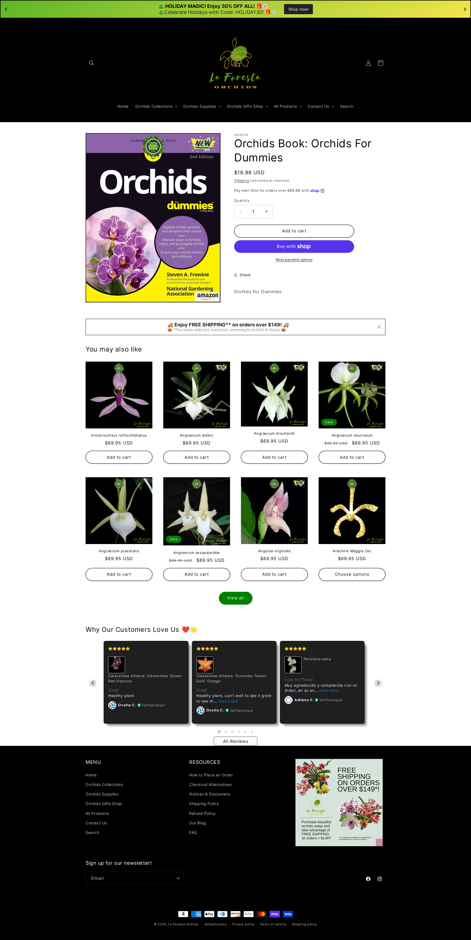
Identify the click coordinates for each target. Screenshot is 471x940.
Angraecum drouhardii (274, 433)
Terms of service (273, 924)
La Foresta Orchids (183, 924)
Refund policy (216, 924)
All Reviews (235, 741)
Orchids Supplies (102, 794)
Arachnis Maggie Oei (352, 551)
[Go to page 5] (245, 732)
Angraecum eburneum (352, 435)
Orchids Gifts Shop (104, 803)
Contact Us (96, 823)
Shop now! (298, 9)
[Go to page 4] (239, 732)
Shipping (241, 180)
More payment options (294, 259)
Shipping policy (304, 924)
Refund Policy (202, 813)
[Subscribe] (177, 878)
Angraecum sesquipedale (196, 552)
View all (235, 597)
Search (92, 832)
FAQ (193, 832)
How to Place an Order (211, 775)
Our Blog (197, 823)
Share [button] (245, 274)
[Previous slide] (92, 683)
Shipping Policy (204, 803)
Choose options (352, 574)
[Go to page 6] (252, 732)
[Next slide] (378, 683)
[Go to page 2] (226, 732)
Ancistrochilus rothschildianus (119, 435)
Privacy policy (243, 924)
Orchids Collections (104, 784)
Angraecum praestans (119, 551)
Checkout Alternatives (210, 784)
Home (91, 775)
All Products (97, 813)
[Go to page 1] (219, 731)
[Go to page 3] (232, 732)
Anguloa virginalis (274, 551)
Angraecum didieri (196, 435)
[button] (92, 63)
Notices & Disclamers (209, 794)
